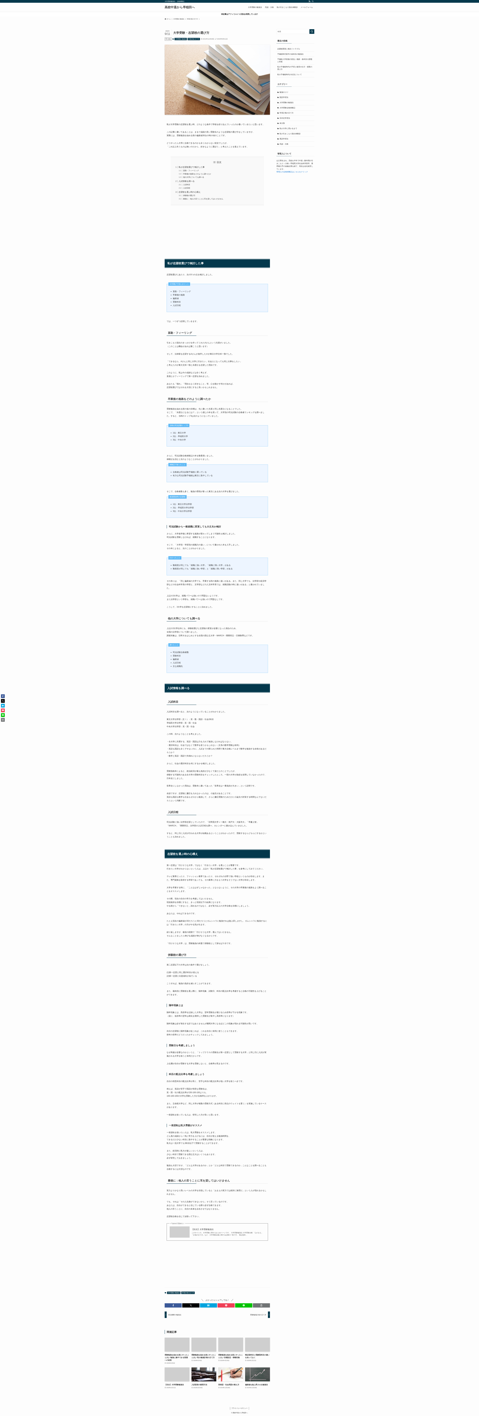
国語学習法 (284, 97)
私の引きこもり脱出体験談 (290, 134)
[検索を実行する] (311, 31)
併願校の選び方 (189, 195)
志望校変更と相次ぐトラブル (288, 49)
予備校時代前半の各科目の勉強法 (290, 54)
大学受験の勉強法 (180, 39)
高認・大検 (284, 144)
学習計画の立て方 (193, 39)
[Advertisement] (217, 230)
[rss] (309, 1)
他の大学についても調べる (193, 177)
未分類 (282, 123)
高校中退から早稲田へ (180, 7)
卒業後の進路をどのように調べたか (197, 174)
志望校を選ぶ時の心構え (190, 192)
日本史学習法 (285, 118)
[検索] (312, 1)
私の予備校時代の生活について (289, 74)
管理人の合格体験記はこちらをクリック (292, 172)
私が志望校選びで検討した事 (192, 167)
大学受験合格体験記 (287, 108)
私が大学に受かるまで (288, 128)
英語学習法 (284, 139)
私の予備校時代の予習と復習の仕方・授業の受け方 (294, 68)
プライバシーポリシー (239, 1408)
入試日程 (186, 188)
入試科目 (186, 185)
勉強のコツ (284, 92)
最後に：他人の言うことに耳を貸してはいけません (203, 199)
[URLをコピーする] (261, 1305)
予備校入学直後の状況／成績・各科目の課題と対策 (294, 60)
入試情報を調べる (187, 181)
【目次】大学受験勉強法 (203, 1229)
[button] (173, 1305)
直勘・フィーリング (191, 171)
